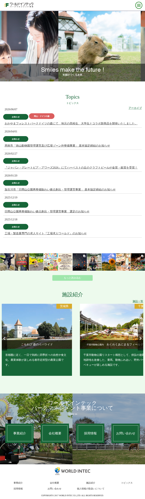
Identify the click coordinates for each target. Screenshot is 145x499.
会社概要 (55, 433)
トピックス (127, 482)
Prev (4, 338)
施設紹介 (90, 482)
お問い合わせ (125, 433)
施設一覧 (138, 301)
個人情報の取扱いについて (91, 488)
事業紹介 (19, 433)
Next (140, 338)
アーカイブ (135, 108)
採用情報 (90, 433)
